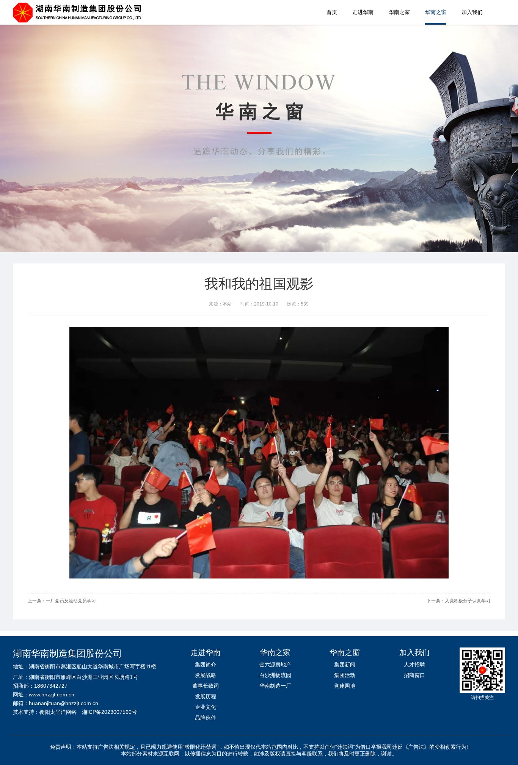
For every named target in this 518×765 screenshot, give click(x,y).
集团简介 (205, 665)
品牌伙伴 (205, 718)
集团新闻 (344, 665)
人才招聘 (414, 665)
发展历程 (205, 696)
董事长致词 (205, 686)
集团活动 (344, 675)
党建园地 (344, 686)
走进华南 (363, 12)
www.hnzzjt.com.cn (51, 694)
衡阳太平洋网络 (58, 712)
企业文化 (205, 707)
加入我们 (472, 12)
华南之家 (399, 12)
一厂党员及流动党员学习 (71, 601)
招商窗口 (414, 675)
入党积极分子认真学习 (467, 601)
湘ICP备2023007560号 (109, 712)
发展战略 (205, 675)
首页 (331, 12)
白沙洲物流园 (275, 675)
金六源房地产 (275, 665)
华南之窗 (435, 12)
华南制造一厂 (275, 686)
